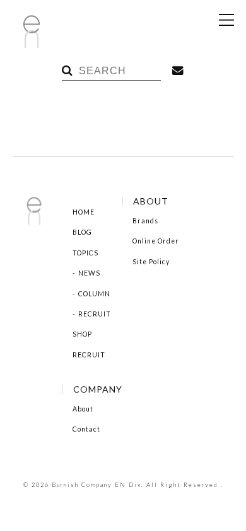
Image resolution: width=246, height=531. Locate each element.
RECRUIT (94, 314)
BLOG (82, 232)
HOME (84, 212)
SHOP (82, 334)
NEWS (89, 273)
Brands (145, 221)
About (83, 409)
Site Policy (151, 262)
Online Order (155, 241)
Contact (86, 429)
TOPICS (85, 253)
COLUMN (94, 294)
